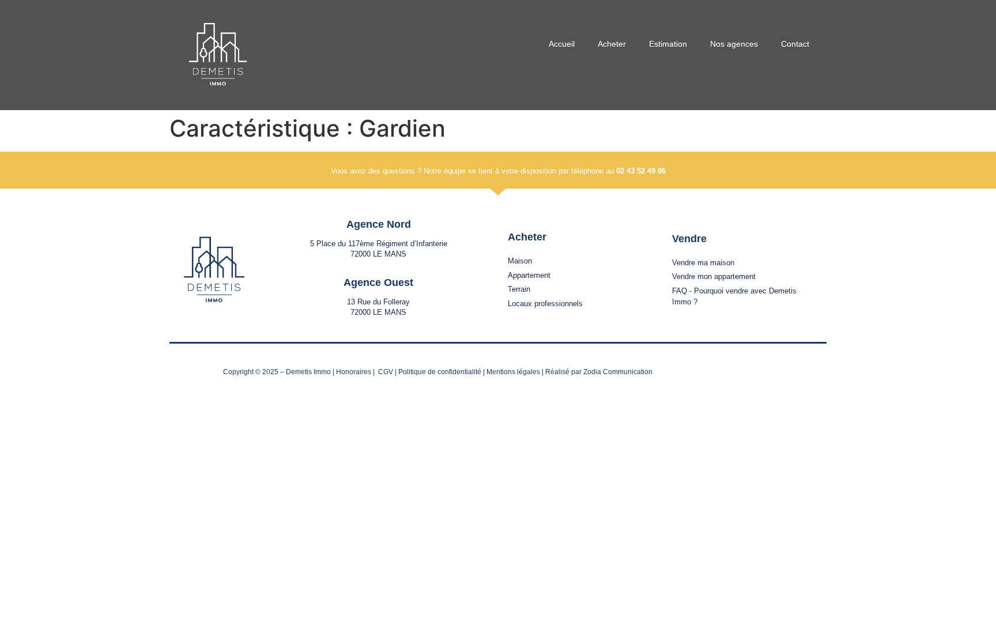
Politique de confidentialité (439, 372)
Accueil (562, 43)
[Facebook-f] (771, 371)
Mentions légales (513, 372)
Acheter (612, 43)
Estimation (668, 43)
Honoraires (353, 372)
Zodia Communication (617, 372)
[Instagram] (793, 371)
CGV (385, 372)
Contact (795, 43)
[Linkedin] (816, 371)
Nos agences (734, 43)
